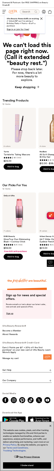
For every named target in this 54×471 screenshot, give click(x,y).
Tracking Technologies (14, 451)
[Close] (50, 426)
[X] (41, 18)
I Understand (27, 465)
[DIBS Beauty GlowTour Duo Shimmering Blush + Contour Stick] (19, 222)
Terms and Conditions (17, 448)
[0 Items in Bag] (50, 12)
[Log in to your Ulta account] (44, 12)
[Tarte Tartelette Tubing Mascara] (19, 135)
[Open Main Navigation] (4, 11)
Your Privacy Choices (29, 457)
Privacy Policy (9, 445)
